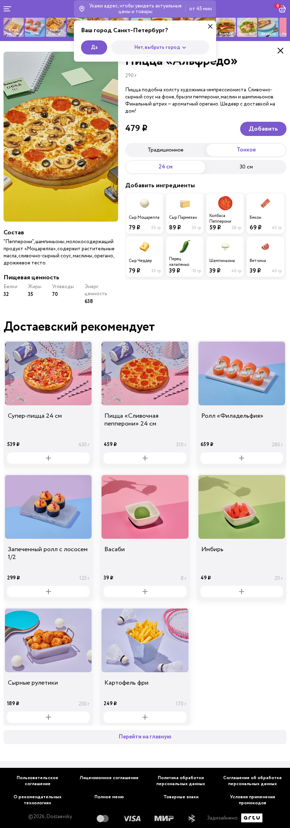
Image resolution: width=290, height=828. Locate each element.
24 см (165, 167)
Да (94, 47)
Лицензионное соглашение (109, 778)
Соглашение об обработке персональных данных (252, 781)
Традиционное (165, 150)
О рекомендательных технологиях (37, 800)
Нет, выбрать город (157, 47)
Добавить (263, 128)
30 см (246, 167)
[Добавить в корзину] (48, 458)
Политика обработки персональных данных (180, 781)
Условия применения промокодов (252, 800)
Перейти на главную (145, 737)
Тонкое (246, 150)
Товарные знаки (180, 797)
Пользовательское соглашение (37, 781)
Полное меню (109, 797)
